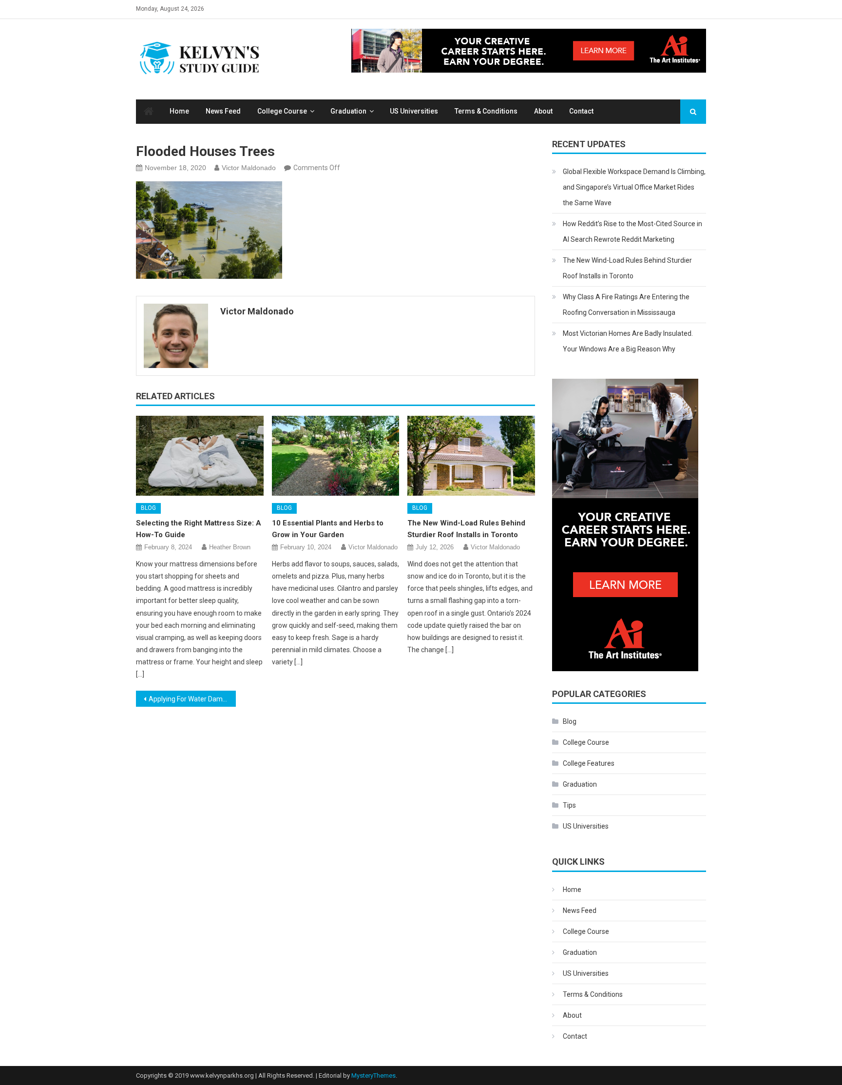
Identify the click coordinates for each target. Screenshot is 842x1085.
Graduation (348, 111)
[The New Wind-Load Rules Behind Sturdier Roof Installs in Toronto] (471, 456)
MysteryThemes (373, 1075)
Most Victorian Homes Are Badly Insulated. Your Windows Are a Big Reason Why (628, 341)
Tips (569, 805)
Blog (148, 507)
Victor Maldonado (249, 168)
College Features (588, 763)
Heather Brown (229, 547)
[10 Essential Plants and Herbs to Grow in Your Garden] (336, 456)
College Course (282, 111)
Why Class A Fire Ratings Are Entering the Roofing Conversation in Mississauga (626, 304)
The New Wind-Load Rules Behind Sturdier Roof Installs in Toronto (627, 268)
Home (179, 111)
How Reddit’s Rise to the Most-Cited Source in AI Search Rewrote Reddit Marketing (632, 231)
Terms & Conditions (486, 111)
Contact (581, 111)
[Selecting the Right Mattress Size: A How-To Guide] (200, 456)
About (543, 111)
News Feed (223, 111)
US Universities (414, 111)
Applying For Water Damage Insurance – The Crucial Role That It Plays (192, 699)
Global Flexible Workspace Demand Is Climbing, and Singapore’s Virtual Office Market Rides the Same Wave (634, 187)
